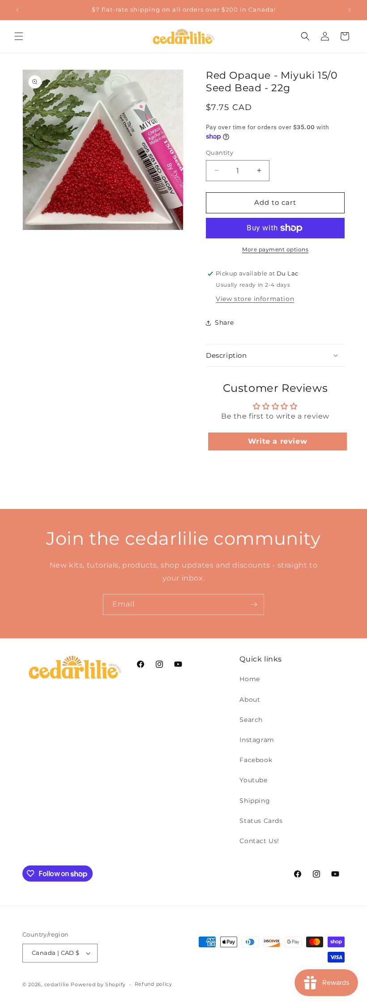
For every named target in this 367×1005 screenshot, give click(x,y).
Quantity (219, 152)
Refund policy (153, 984)
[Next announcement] (349, 10)
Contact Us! (259, 841)
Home (249, 679)
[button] (19, 36)
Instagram (256, 740)
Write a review (277, 441)
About (249, 699)
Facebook (255, 760)
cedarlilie (56, 984)
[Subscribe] (254, 604)
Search (251, 720)
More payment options (275, 249)
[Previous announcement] (17, 10)
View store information (255, 299)
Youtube (253, 780)
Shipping (254, 801)
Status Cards (260, 821)
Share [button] (224, 322)
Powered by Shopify (98, 984)
